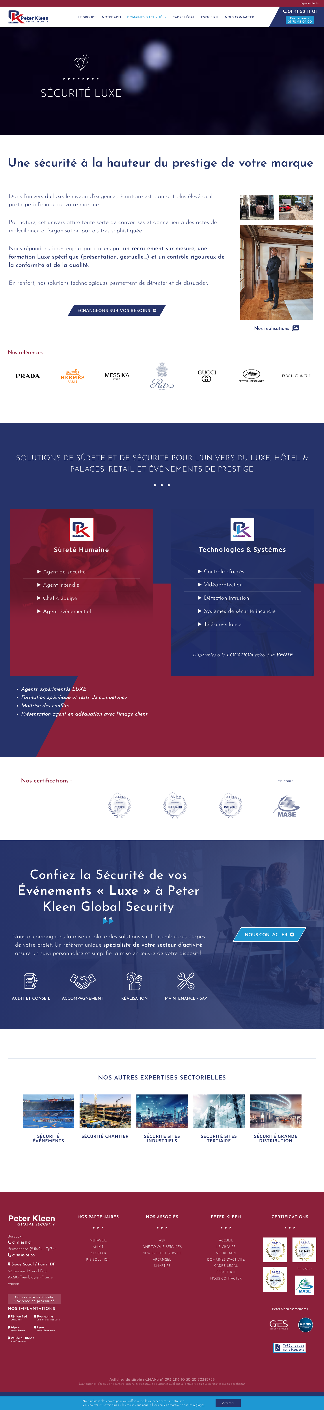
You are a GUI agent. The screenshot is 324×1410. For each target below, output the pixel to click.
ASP (162, 1240)
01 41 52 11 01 (302, 11)
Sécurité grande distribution (276, 1138)
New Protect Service (162, 1253)
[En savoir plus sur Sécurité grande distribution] (276, 1111)
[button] (312, 3)
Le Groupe (226, 1247)
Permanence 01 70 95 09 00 (300, 20)
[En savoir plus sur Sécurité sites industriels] (162, 1111)
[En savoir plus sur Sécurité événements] (48, 1111)
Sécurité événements (48, 1138)
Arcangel (162, 1259)
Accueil (226, 1240)
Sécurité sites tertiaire (219, 1138)
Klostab (98, 1253)
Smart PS (162, 1266)
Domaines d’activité (226, 1259)
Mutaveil (98, 1240)
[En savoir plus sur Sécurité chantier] (105, 1111)
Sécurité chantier (105, 1136)
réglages (198, 1405)
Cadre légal (226, 1266)
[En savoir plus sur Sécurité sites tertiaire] (219, 1111)
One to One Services (162, 1247)
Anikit (98, 1247)
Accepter (228, 1403)
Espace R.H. (226, 1272)
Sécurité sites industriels (162, 1138)
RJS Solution (98, 1259)
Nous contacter (226, 1278)
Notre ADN (226, 1253)
